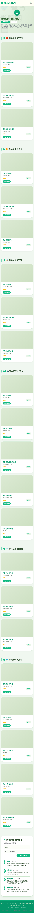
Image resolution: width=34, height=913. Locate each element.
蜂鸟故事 (10, 908)
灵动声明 (17, 908)
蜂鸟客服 (23, 908)
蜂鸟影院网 (10, 2)
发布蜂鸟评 (24, 855)
